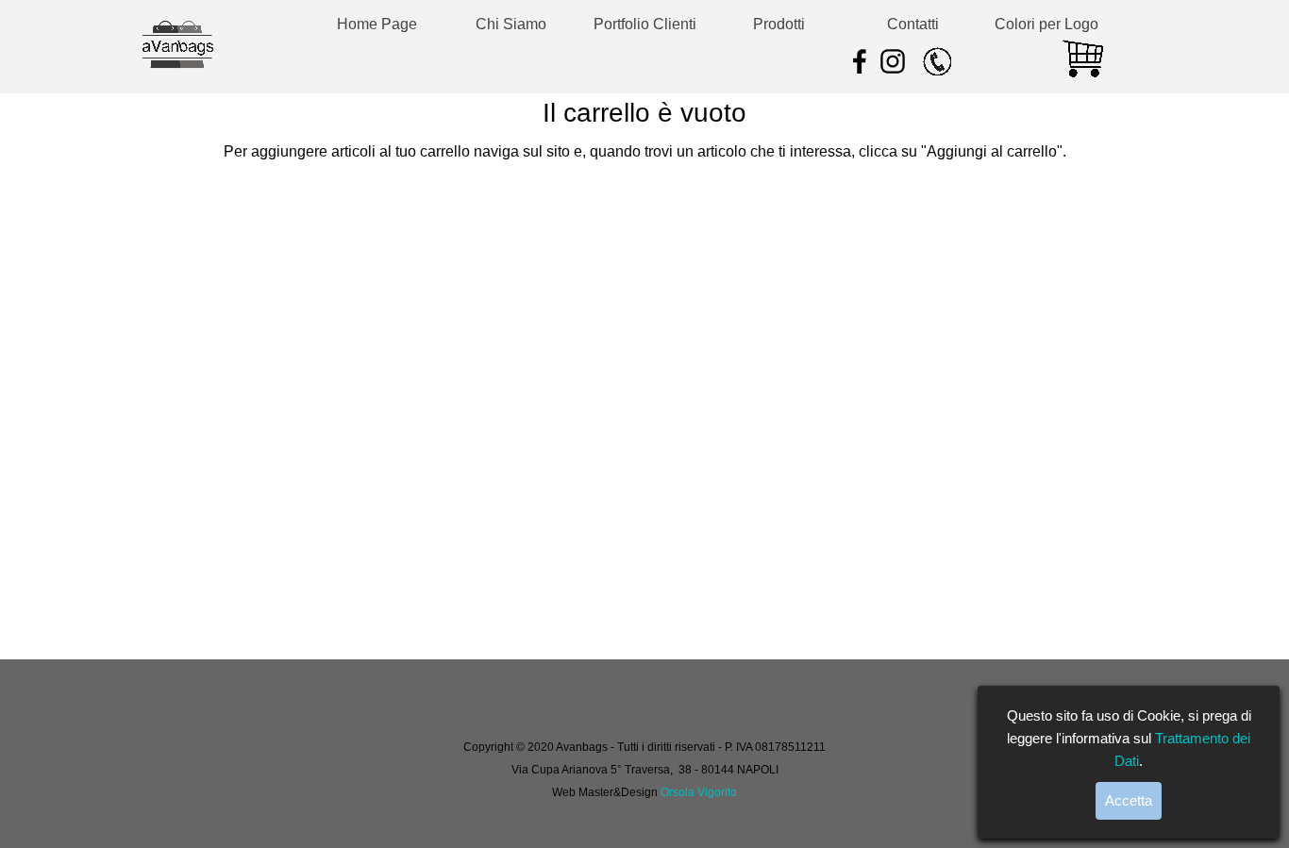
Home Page (377, 24)
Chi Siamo (511, 24)
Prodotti (779, 24)
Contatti (913, 24)
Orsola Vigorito (699, 792)
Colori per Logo (1046, 24)
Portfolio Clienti (645, 24)
